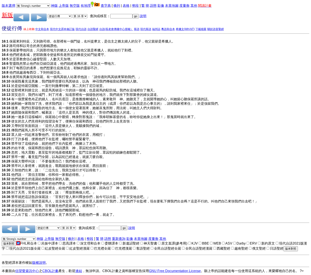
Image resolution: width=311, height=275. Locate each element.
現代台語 (81, 29)
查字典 (106, 5)
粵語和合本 (168, 29)
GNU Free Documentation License (175, 271)
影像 (160, 5)
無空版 (75, 5)
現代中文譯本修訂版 (62, 29)
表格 (126, 5)
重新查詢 (118, 239)
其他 (193, 5)
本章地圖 (172, 5)
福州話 (156, 29)
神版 (54, 5)
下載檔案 (200, 29)
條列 (116, 5)
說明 (143, 16)
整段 (135, 5)
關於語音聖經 (215, 29)
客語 (136, 29)
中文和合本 (42, 29)
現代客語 (145, 29)
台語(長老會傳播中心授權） (116, 29)
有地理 (86, 5)
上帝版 (64, 5)
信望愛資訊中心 (27, 271)
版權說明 (39, 262)
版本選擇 (8, 5)
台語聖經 (92, 29)
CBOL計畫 (50, 271)
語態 (153, 5)
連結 (78, 271)
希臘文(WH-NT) (185, 29)
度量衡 (184, 5)
